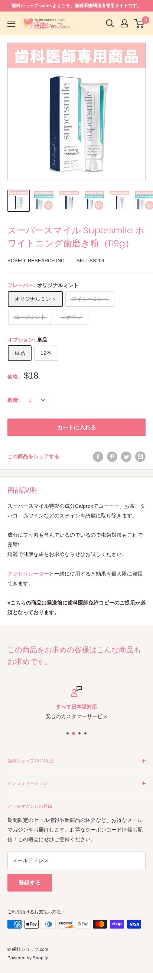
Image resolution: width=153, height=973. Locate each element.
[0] (139, 23)
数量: (13, 400)
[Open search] (110, 23)
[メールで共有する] (140, 456)
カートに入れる (76, 427)
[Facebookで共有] (98, 456)
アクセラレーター (28, 574)
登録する (30, 882)
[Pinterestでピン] (112, 456)
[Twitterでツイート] (126, 456)
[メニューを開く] (11, 24)
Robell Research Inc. (36, 260)
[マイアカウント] (124, 23)
